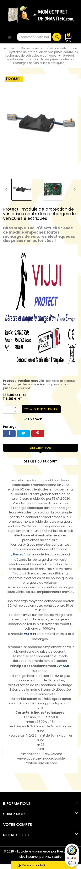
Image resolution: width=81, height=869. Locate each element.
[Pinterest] (37, 433)
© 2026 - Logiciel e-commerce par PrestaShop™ (41, 851)
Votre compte (17, 824)
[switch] (72, 863)
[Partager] (9, 433)
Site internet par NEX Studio (40, 856)
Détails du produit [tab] (40, 461)
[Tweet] (23, 433)
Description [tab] (40, 448)
